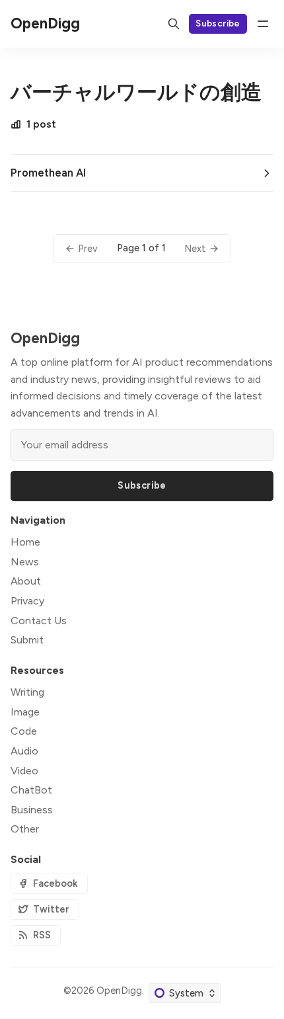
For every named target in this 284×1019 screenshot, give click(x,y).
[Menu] (262, 23)
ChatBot (31, 790)
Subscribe (217, 23)
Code (24, 731)
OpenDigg (119, 991)
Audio (24, 751)
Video (24, 770)
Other (25, 829)
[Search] (173, 23)
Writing (27, 692)
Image (25, 712)
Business (32, 809)
